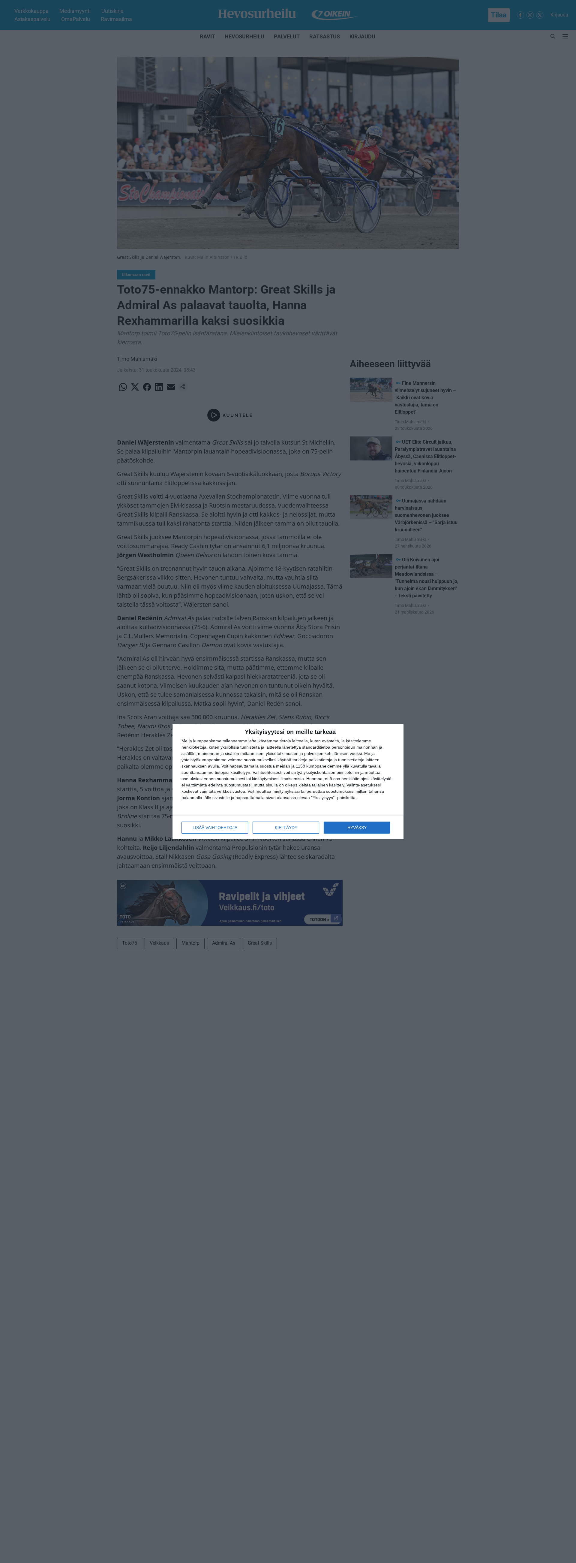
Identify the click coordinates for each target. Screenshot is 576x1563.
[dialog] (288, 781)
